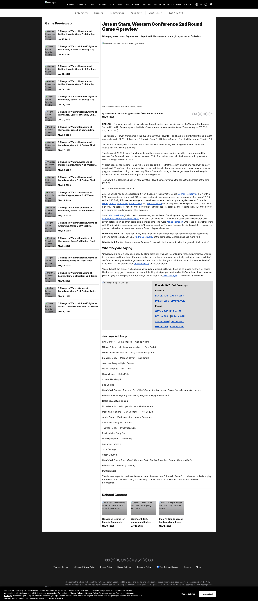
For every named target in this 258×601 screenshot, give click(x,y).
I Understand (207, 594)
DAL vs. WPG (162, 300)
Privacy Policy (76, 593)
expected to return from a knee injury (120, 218)
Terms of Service (55, 598)
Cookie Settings (188, 594)
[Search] (211, 4)
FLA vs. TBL (176, 311)
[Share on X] (200, 114)
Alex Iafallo (122, 203)
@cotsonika (134, 113)
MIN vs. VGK (161, 326)
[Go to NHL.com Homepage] (54, 4)
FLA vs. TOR (161, 295)
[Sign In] (205, 4)
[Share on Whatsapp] (194, 114)
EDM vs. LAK (177, 326)
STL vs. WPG (162, 321)
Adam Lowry (135, 203)
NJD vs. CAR (178, 316)
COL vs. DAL (177, 321)
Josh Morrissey (141, 263)
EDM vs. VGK (178, 300)
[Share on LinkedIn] (205, 114)
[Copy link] (211, 114)
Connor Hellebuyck (187, 193)
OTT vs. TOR (161, 311)
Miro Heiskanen (116, 215)
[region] (129, 593)
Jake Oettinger (169, 275)
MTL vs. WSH (162, 316)
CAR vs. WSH (177, 295)
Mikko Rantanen (175, 221)
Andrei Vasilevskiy (144, 236)
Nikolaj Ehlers (109, 203)
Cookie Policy (92, 593)
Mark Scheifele (154, 203)
